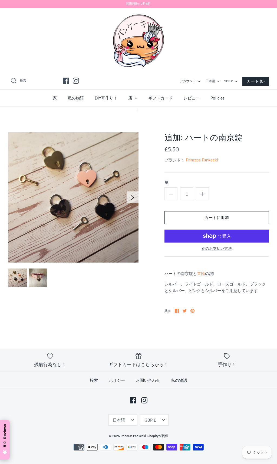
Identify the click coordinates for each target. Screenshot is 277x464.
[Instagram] (76, 81)
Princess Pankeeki (202, 159)
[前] (14, 197)
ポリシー (117, 380)
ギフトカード (160, 97)
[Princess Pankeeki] (138, 40)
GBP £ (228, 81)
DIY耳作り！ (106, 97)
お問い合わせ (148, 380)
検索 (94, 380)
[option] (73, 197)
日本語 (210, 81)
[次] (132, 197)
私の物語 (76, 97)
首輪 (201, 273)
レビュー (191, 97)
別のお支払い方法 (217, 248)
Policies (217, 97)
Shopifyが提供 (157, 436)
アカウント (188, 81)
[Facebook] (66, 81)
